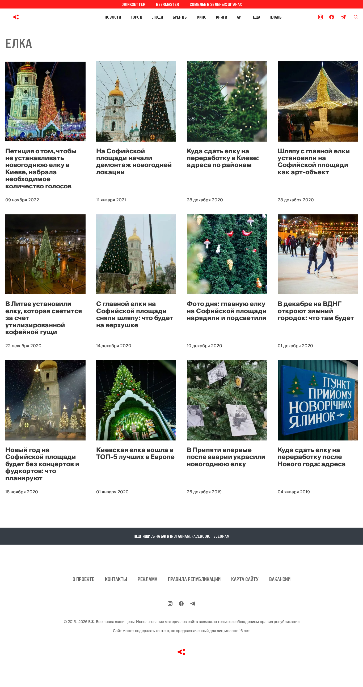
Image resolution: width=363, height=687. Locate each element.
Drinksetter (133, 4)
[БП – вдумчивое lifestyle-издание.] (39, 17)
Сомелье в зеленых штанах (216, 4)
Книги (221, 17)
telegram (220, 536)
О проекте (83, 579)
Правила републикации (194, 579)
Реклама (147, 579)
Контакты (116, 579)
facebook (200, 536)
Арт (240, 17)
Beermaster (167, 4)
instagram (180, 536)
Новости (113, 17)
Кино (201, 17)
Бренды (180, 17)
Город (136, 17)
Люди (157, 17)
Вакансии (279, 579)
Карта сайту (245, 579)
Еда (256, 17)
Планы (276, 17)
